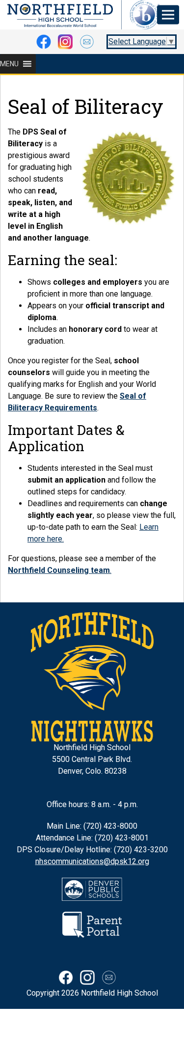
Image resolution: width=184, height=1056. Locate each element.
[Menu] (168, 15)
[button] (9, 64)
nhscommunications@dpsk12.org (92, 861)
